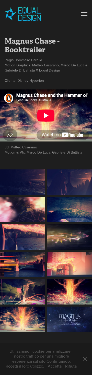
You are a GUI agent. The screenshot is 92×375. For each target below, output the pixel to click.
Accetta (55, 366)
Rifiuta (71, 366)
